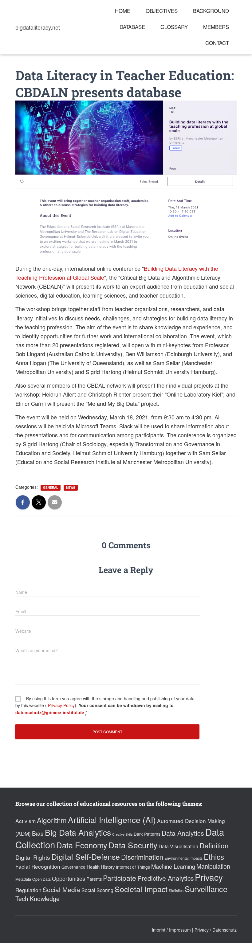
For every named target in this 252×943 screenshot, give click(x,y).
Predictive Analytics (165, 878)
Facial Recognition (37, 866)
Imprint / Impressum (171, 930)
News (70, 487)
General (50, 487)
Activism (25, 821)
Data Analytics (183, 833)
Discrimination (142, 857)
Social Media (61, 889)
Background (211, 10)
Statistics (176, 890)
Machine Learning (173, 866)
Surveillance (206, 888)
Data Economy (81, 844)
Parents (94, 878)
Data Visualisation (178, 846)
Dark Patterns (147, 834)
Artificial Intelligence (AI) (112, 819)
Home (122, 10)
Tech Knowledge (37, 898)
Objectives (162, 10)
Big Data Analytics (78, 832)
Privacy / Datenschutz (216, 930)
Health (93, 866)
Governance (73, 867)
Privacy (209, 877)
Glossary (174, 27)
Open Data (41, 879)
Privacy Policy (61, 705)
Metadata (23, 879)
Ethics (214, 856)
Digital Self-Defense (85, 856)
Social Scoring (97, 890)
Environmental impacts (183, 858)
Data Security (132, 844)
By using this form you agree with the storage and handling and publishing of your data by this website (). (105, 705)
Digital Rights (32, 857)
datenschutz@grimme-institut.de (49, 712)
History (108, 866)
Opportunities (68, 878)
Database (132, 27)
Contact (217, 43)
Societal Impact (141, 888)
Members (216, 27)
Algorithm (52, 820)
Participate (119, 878)
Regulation (28, 890)
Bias (38, 833)
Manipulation (213, 866)
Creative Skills (122, 834)
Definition (214, 845)
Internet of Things (133, 867)
